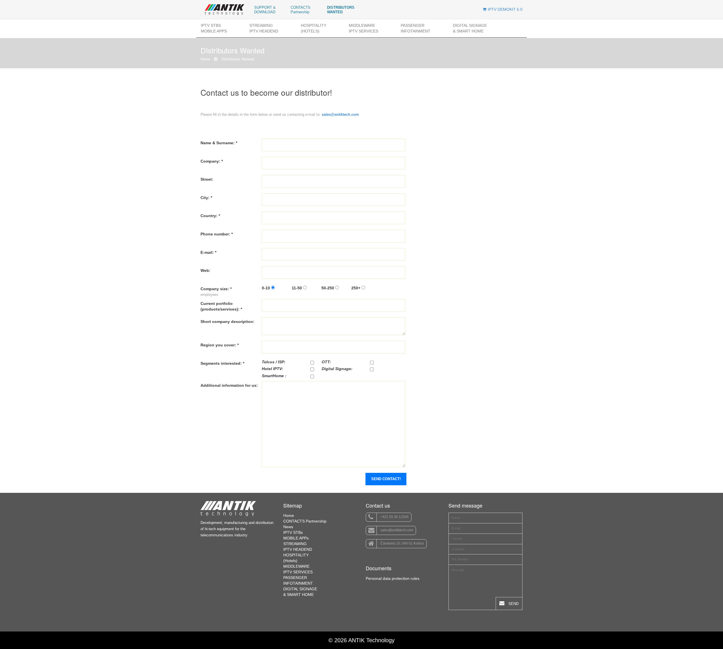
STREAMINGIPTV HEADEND (263, 28)
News (288, 527)
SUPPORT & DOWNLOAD (265, 9)
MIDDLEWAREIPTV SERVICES (363, 28)
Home (205, 59)
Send (513, 604)
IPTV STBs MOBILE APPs (214, 28)
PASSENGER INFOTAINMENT (415, 28)
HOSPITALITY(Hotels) (313, 28)
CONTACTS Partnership (300, 9)
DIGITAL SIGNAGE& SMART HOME (470, 28)
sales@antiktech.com (396, 530)
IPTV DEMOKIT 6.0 (505, 9)
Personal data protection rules (392, 578)
